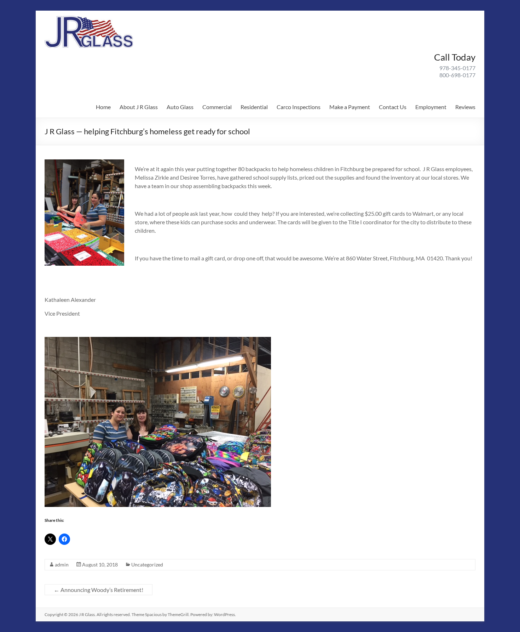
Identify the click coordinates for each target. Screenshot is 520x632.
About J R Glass (139, 106)
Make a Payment (349, 106)
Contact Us (392, 106)
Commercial (217, 106)
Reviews (465, 106)
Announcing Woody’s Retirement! (98, 589)
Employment (430, 106)
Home (103, 106)
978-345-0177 (457, 67)
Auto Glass (180, 106)
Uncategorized (147, 565)
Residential (254, 106)
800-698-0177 (457, 75)
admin (62, 565)
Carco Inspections (298, 106)
